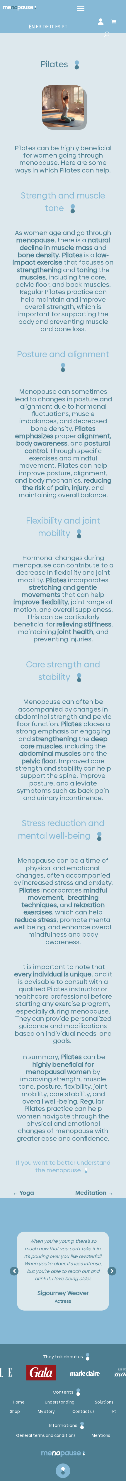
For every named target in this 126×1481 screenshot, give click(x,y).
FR (38, 26)
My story (46, 1411)
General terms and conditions (46, 1435)
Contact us (83, 1411)
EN (32, 26)
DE (45, 26)
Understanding (59, 1402)
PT (64, 26)
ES (57, 26)
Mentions (101, 1435)
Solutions (104, 1402)
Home (19, 1402)
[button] (112, 1271)
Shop (15, 1411)
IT (52, 26)
